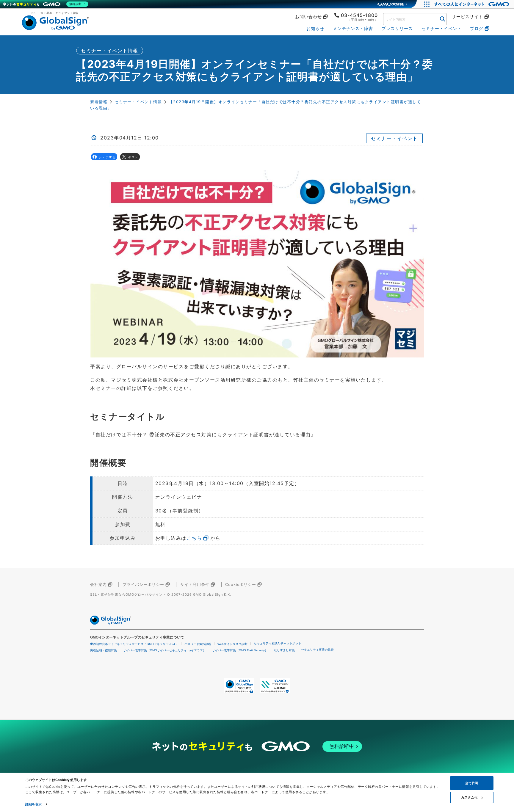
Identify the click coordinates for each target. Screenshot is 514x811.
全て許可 (471, 783)
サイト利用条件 (194, 584)
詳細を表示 (33, 804)
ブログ (476, 28)
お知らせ (315, 28)
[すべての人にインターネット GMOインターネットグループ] (472, 4)
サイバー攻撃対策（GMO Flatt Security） (240, 650)
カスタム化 (469, 797)
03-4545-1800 (359, 15)
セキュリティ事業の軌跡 (317, 649)
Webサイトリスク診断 (232, 644)
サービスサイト (467, 16)
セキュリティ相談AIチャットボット (277, 643)
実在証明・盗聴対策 (103, 650)
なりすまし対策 (284, 650)
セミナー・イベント (441, 28)
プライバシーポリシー (143, 584)
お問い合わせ (308, 16)
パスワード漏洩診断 (197, 644)
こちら (194, 538)
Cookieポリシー (240, 584)
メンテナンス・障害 (353, 28)
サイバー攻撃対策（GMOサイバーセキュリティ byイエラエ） (164, 650)
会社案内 (98, 584)
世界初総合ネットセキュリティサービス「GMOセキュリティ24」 (134, 644)
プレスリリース (397, 28)
